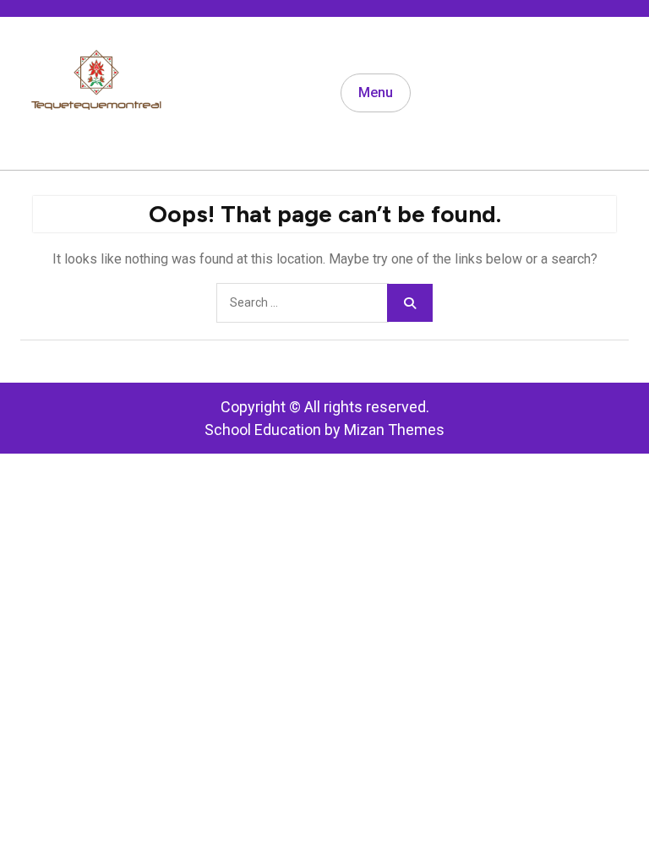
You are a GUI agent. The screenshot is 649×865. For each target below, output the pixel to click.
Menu (375, 92)
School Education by (324, 429)
